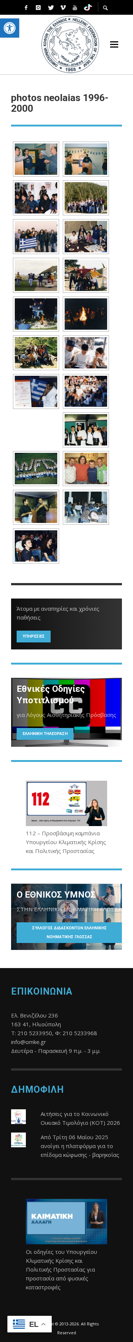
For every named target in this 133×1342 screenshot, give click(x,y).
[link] (9, 28)
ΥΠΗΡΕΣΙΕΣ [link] (34, 636)
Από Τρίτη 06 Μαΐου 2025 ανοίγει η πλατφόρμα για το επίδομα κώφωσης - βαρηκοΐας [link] (80, 1145)
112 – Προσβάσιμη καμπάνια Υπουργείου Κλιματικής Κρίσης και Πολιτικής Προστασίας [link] (66, 841)
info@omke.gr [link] (28, 1041)
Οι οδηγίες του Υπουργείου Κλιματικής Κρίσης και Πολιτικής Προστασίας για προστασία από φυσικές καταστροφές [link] (61, 1269)
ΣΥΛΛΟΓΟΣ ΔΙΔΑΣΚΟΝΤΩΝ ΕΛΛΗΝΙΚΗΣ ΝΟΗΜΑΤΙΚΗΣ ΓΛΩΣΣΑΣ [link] (69, 932)
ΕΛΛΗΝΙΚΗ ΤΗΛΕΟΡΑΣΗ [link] (45, 733)
